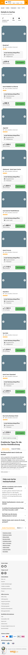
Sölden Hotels (6, 547)
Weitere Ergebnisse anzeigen (10, 438)
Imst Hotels (5, 551)
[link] (14, 45)
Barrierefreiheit (4, 628)
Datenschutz (4, 623)
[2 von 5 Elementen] (25, 34)
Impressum (3, 621)
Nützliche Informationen (6, 608)
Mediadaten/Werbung (6, 588)
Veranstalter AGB (5, 619)
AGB (2, 616)
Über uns (3, 579)
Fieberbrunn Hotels (7, 535)
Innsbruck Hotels (7, 549)
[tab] (5, 449)
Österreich (13, 7)
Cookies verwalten (5, 586)
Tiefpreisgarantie (5, 603)
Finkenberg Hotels (7, 533)
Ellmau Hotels (6, 537)
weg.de (2, 7)
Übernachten (5, 449)
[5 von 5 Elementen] (3, 34)
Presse (2, 591)
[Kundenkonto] (26, 2)
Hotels (7, 7)
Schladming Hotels (7, 541)
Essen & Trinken (16, 449)
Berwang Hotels (6, 539)
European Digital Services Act (8, 626)
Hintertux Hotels (6, 545)
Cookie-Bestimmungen (6, 584)
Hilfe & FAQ (3, 596)
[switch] (3, 653)
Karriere (3, 581)
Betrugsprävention (5, 611)
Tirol (19, 7)
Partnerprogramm (5, 606)
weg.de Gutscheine (5, 601)
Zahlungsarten (4, 599)
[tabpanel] (14, 462)
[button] (5, 472)
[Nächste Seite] (25, 528)
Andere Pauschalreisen (8, 528)
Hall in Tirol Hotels (7, 543)
